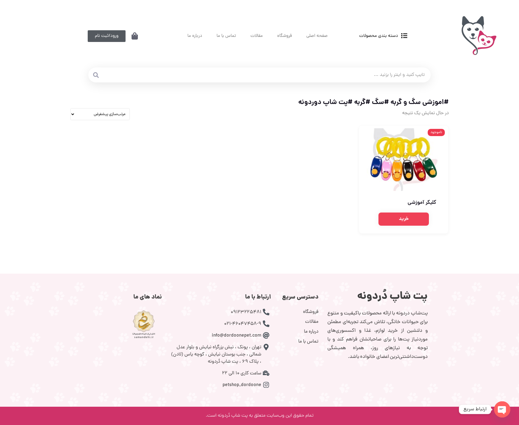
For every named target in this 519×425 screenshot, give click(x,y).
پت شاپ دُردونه (392, 296)
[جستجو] (95, 74)
